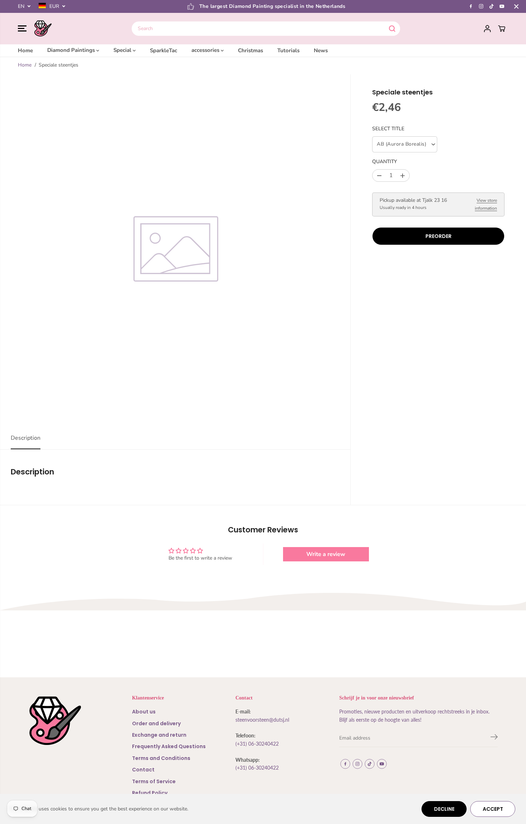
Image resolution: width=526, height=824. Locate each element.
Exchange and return (159, 734)
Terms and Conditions (161, 758)
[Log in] (487, 28)
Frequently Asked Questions (169, 746)
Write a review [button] (325, 554)
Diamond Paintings (71, 50)
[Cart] (501, 28)
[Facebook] (471, 6)
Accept (493, 809)
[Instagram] (481, 6)
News (321, 50)
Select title (388, 128)
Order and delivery (156, 723)
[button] (22, 29)
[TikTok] (491, 6)
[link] (66, 720)
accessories (206, 50)
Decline (444, 809)
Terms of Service (154, 781)
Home (25, 50)
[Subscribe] (494, 738)
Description (25, 438)
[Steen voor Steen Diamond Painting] (43, 28)
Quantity (384, 162)
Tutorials (288, 50)
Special (123, 50)
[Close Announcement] (516, 6)
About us (144, 711)
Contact (143, 769)
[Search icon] (392, 28)
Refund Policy (149, 792)
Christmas (250, 50)
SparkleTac (163, 50)
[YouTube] (502, 6)
